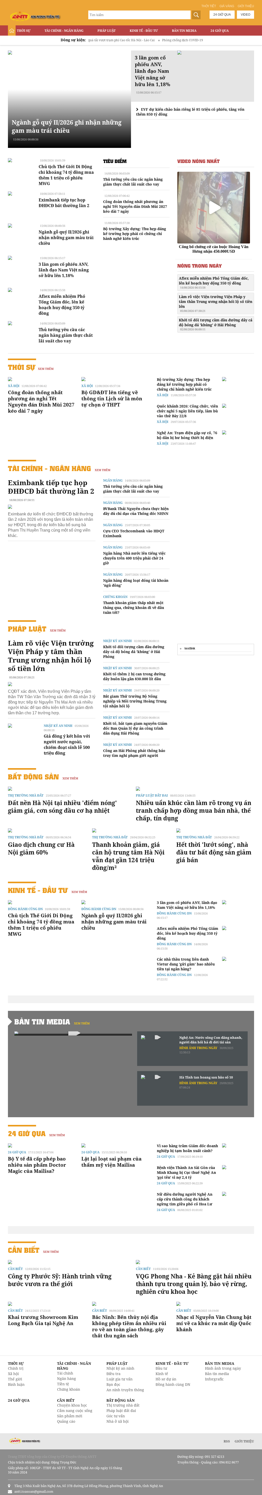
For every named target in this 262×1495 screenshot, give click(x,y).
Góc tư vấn (115, 1415)
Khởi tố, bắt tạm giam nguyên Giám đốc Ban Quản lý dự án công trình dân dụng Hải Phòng (135, 728)
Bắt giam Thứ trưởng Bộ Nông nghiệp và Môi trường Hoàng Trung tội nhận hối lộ (135, 701)
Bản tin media (217, 1373)
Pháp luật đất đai (152, 795)
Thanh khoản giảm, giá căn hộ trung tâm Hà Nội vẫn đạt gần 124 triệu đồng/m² (128, 856)
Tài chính (65, 1373)
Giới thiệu (246, 6)
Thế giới (15, 1379)
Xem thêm (45, 369)
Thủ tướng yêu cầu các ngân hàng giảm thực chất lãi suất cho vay (66, 335)
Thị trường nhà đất (25, 795)
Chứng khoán (115, 597)
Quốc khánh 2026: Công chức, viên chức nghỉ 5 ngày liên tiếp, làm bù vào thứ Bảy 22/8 (187, 411)
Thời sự (23, 31)
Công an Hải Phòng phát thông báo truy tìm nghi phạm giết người (134, 753)
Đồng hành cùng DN (25, 909)
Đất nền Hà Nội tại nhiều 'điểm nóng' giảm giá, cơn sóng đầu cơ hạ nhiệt (62, 807)
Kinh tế (162, 1373)
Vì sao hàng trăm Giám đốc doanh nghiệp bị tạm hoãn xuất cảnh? (187, 1148)
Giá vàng (227, 6)
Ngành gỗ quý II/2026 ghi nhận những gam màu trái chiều (67, 126)
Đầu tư (161, 1368)
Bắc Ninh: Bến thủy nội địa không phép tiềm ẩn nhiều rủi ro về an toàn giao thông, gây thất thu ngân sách (129, 1326)
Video (245, 14)
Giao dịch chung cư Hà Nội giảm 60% (41, 848)
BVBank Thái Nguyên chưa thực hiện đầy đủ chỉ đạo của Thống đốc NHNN (136, 511)
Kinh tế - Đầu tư (144, 31)
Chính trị (15, 1368)
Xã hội (13, 386)
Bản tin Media (184, 31)
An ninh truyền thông (125, 1389)
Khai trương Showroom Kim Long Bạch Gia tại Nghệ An (43, 1320)
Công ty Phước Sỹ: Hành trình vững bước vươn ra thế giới (60, 1280)
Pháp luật (106, 31)
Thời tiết (208, 6)
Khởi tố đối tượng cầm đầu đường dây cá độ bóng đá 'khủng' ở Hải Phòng (215, 324)
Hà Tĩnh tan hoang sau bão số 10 (206, 1077)
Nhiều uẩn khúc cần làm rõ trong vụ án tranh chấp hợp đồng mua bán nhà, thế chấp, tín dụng (193, 810)
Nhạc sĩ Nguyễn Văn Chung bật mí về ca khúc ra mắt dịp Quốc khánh (214, 1323)
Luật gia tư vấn (119, 1379)
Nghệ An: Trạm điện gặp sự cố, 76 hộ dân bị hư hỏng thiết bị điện (187, 435)
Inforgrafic (214, 1379)
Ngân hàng (113, 480)
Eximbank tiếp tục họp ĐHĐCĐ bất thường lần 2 (64, 202)
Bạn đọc (113, 1384)
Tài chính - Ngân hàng (64, 31)
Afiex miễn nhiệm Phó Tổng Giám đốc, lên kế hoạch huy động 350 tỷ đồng (62, 304)
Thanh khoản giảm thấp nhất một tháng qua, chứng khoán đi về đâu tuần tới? (133, 607)
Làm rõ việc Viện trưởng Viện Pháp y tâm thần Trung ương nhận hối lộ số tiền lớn (215, 303)
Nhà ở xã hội (117, 1421)
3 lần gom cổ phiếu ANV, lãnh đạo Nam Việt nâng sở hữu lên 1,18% (64, 269)
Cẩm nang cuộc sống (74, 1410)
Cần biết (23, 1250)
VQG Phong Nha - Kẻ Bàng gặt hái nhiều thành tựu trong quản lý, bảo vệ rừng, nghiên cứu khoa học (194, 1284)
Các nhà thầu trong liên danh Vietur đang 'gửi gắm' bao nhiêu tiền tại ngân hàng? (186, 964)
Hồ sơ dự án (166, 1379)
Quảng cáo (66, 1421)
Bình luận (16, 1384)
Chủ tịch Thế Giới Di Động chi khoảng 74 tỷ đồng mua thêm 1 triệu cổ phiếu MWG (66, 175)
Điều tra (113, 1373)
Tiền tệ (63, 1383)
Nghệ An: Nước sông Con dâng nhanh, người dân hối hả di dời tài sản (210, 1039)
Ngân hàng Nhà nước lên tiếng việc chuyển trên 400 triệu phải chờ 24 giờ (134, 558)
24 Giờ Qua (220, 31)
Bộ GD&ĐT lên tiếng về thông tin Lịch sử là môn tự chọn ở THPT (111, 398)
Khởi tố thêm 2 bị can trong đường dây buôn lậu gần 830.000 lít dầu (134, 676)
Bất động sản (28, 41)
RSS (227, 1441)
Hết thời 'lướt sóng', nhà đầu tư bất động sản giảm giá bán (214, 852)
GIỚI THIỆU (244, 1441)
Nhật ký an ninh (58, 726)
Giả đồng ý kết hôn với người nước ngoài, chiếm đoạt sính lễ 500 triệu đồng (67, 744)
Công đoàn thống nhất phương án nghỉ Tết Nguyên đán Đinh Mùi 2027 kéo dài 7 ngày (135, 206)
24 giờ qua (222, 14)
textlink (189, 648)
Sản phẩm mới (69, 1415)
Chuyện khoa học (72, 1405)
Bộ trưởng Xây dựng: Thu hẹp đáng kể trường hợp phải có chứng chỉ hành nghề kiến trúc (134, 233)
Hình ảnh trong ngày (198, 1048)
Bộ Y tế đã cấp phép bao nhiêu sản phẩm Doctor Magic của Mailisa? (37, 1164)
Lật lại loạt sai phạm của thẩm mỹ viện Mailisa (111, 1161)
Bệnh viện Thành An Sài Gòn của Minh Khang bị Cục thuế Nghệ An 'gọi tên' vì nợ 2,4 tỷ (186, 1172)
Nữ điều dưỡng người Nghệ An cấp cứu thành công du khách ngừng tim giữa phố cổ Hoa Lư (184, 1199)
